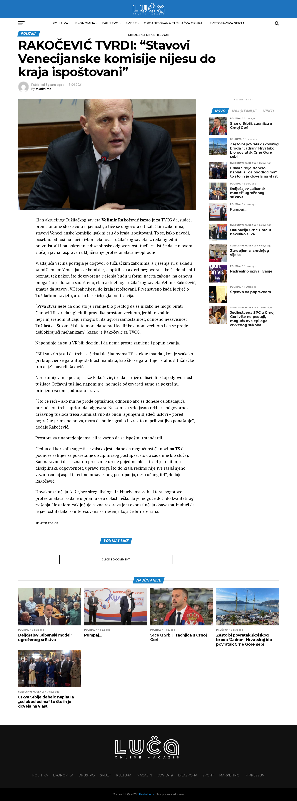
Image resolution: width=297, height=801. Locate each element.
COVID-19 (165, 775)
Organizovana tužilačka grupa (173, 23)
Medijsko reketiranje (148, 35)
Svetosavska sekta (227, 23)
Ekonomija (85, 23)
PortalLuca (146, 794)
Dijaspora (187, 775)
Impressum (254, 775)
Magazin (144, 775)
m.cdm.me (43, 89)
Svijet (131, 23)
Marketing (229, 775)
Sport (208, 775)
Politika (60, 23)
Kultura (123, 775)
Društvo (110, 23)
